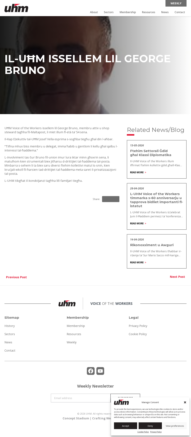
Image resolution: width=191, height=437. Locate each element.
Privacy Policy (156, 432)
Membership (128, 12)
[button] (185, 402)
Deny (150, 425)
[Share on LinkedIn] (111, 199)
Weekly (72, 342)
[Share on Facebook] (105, 199)
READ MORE (137, 172)
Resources (148, 12)
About (94, 12)
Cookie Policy (143, 432)
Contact (180, 12)
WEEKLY (176, 3)
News (165, 12)
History (9, 326)
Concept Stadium (76, 418)
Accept (125, 425)
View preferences (175, 425)
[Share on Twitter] (116, 199)
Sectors (109, 12)
